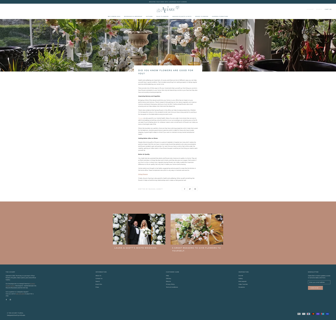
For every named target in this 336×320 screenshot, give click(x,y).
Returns (168, 281)
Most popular (242, 281)
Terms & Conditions (172, 287)
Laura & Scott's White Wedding (135, 248)
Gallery (240, 278)
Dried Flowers (201, 16)
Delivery (168, 278)
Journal (240, 275)
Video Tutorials (243, 284)
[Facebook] (6, 300)
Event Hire (99, 284)
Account (310, 9)
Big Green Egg (114, 16)
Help (167, 275)
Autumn (149, 16)
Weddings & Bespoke (133, 16)
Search (319, 9)
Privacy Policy (170, 284)
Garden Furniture (220, 16)
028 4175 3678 (20, 294)
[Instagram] (10, 300)
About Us (98, 275)
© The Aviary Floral (15, 313)
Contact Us (99, 278)
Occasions (241, 287)
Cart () (328, 9)
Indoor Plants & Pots (182, 16)
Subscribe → (315, 288)
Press (97, 287)
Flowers (140, 118)
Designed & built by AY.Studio (16, 315)
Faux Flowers (162, 16)
